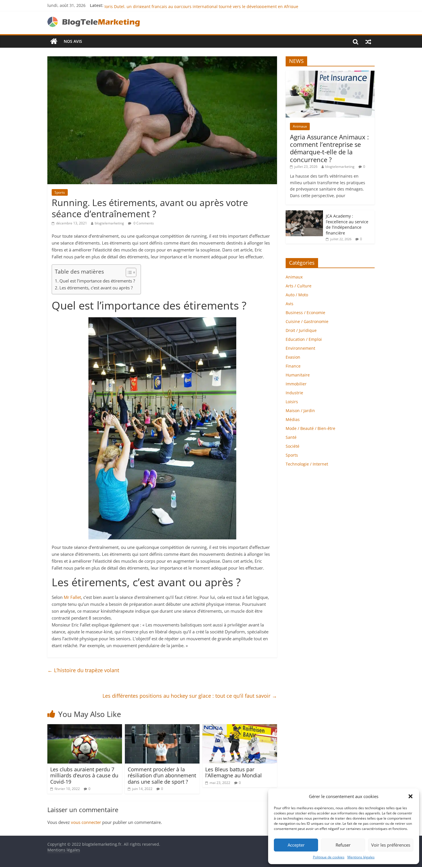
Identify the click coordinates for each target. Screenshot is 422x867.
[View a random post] (368, 41)
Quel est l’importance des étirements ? (97, 281)
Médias (293, 419)
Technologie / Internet (307, 464)
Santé (291, 437)
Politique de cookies (328, 857)
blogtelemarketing (109, 223)
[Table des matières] (131, 272)
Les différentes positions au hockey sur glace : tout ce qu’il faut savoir (189, 695)
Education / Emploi (304, 339)
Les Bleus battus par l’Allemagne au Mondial (233, 772)
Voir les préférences (390, 845)
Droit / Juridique (301, 330)
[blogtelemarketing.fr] (53, 41)
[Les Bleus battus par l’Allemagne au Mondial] (239, 727)
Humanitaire (298, 375)
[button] (410, 796)
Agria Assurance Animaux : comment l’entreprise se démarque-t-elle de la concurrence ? (329, 148)
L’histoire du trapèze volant (83, 670)
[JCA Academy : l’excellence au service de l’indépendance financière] (304, 213)
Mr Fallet (72, 597)
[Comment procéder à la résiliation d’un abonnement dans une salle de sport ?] (162, 727)
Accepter (296, 845)
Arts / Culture (298, 286)
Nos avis (73, 41)
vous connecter (86, 822)
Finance (293, 366)
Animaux (300, 126)
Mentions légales (361, 857)
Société (292, 446)
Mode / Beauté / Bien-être (310, 428)
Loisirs (292, 401)
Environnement (300, 348)
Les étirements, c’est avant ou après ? (96, 288)
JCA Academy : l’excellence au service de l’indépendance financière (347, 224)
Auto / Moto (297, 294)
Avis (289, 303)
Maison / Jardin (300, 410)
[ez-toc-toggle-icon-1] (128, 272)
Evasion (293, 357)
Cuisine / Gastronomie (307, 321)
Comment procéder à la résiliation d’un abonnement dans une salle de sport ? (162, 775)
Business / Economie (305, 312)
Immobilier (296, 384)
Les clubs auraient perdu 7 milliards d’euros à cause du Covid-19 (84, 775)
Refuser (343, 845)
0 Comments (143, 223)
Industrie (294, 392)
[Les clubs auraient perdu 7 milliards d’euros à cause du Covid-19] (84, 727)
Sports (60, 192)
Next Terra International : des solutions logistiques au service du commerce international (190, 5)
